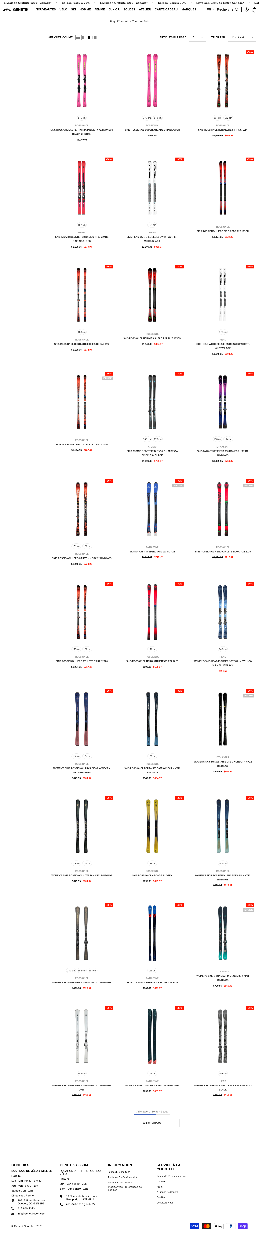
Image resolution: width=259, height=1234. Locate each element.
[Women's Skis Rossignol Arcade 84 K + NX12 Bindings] (222, 826)
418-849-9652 (74, 1204)
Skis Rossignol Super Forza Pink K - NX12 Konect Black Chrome (81, 132)
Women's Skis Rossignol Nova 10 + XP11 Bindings (81, 875)
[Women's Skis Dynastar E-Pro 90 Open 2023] (152, 1036)
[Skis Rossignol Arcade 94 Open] (152, 826)
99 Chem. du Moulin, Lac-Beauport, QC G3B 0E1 (81, 1198)
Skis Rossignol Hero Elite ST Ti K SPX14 (222, 130)
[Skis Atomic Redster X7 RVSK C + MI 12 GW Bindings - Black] (152, 402)
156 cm (76, 863)
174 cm (228, 439)
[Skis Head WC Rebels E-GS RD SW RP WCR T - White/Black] (222, 294)
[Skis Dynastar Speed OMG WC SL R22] (152, 509)
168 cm (147, 439)
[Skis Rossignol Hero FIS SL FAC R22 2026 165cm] (152, 294)
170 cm (147, 118)
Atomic (81, 232)
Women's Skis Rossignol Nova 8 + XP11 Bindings (81, 982)
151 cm (152, 225)
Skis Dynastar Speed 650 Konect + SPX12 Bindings (223, 453)
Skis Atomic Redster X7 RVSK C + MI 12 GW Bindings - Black (152, 453)
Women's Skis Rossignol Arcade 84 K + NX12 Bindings (222, 877)
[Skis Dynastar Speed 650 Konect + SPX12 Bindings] (222, 402)
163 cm (87, 863)
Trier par (218, 37)
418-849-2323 (26, 1208)
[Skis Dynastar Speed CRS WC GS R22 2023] (152, 933)
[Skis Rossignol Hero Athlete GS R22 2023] (152, 612)
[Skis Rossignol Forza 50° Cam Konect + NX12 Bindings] (152, 719)
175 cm (158, 439)
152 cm (76, 546)
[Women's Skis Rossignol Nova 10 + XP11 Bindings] (81, 826)
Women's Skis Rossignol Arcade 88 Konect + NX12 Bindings (81, 770)
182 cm (87, 649)
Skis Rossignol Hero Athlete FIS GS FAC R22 (81, 344)
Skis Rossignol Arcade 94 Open (152, 875)
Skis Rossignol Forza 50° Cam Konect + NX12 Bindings (152, 770)
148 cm (223, 649)
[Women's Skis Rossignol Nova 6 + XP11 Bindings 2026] (81, 1036)
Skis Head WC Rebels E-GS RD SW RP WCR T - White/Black (223, 346)
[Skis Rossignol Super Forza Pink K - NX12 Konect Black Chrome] (81, 80)
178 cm (158, 118)
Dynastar (223, 447)
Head (152, 232)
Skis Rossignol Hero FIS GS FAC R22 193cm (223, 231)
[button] (77, 37)
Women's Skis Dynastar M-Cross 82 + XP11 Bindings (222, 978)
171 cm (82, 118)
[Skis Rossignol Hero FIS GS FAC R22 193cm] (222, 187)
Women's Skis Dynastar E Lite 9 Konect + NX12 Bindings (223, 763)
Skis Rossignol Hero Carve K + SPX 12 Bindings (81, 558)
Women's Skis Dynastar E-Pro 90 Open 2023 (152, 1085)
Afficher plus (152, 1123)
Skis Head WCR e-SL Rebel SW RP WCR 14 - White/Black (152, 239)
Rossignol (82, 125)
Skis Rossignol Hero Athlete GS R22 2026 (82, 444)
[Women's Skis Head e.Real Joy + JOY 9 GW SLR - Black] (222, 1036)
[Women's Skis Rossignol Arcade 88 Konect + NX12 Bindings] (81, 719)
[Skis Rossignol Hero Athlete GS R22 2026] (81, 402)
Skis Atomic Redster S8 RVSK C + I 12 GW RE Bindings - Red (81, 239)
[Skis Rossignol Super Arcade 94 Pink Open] (152, 80)
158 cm (217, 439)
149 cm (71, 970)
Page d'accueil (119, 21)
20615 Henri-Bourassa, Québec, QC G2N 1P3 (32, 1202)
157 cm (217, 118)
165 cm (152, 970)
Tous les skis (140, 21)
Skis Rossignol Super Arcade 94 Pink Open (152, 130)
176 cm (223, 332)
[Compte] (246, 9)
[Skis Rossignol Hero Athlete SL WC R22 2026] (222, 509)
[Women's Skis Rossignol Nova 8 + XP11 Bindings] (81, 933)
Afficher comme (60, 37)
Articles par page (173, 37)
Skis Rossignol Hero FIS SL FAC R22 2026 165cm (152, 338)
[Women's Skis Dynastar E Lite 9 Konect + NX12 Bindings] (222, 719)
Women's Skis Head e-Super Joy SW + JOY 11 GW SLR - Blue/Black (223, 663)
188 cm (82, 332)
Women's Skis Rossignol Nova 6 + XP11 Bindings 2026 (81, 1087)
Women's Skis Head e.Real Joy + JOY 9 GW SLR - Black (223, 1087)
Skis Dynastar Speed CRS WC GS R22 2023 (152, 982)
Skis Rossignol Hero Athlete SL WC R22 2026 (223, 551)
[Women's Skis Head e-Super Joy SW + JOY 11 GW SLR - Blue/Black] (222, 612)
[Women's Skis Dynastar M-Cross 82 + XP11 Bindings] (222, 933)
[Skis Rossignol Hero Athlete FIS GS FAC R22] (81, 294)
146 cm (223, 863)
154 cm (87, 756)
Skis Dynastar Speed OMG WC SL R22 (152, 551)
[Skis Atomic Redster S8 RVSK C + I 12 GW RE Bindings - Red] (81, 187)
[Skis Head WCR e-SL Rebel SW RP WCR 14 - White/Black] (152, 187)
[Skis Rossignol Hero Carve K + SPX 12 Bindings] (81, 509)
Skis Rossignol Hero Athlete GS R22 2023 (152, 661)
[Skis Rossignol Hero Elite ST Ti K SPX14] (222, 80)
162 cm (228, 118)
